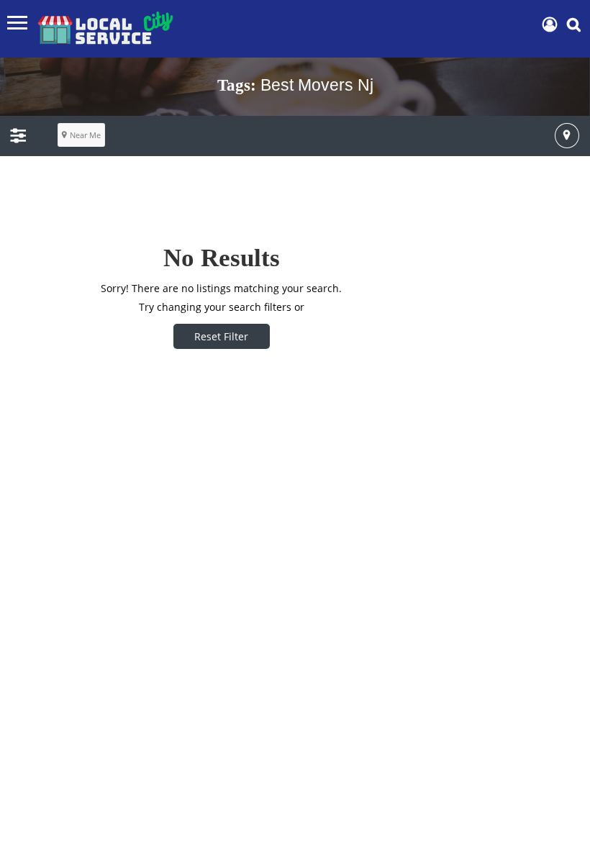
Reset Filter (221, 336)
